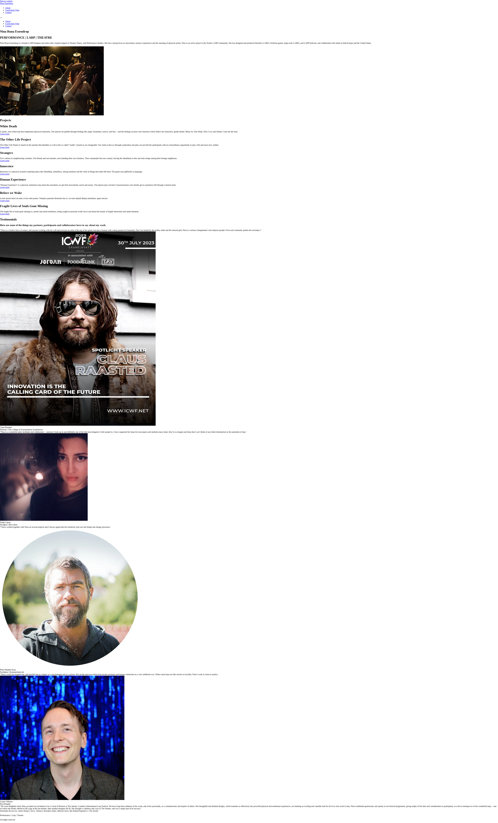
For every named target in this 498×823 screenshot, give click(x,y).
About (7, 8)
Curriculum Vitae (12, 10)
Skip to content (6, 1)
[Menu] (1, 17)
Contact (8, 12)
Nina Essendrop (6, 3)
